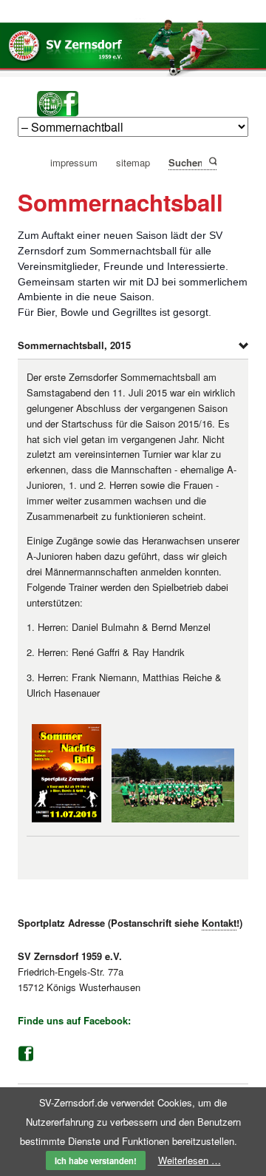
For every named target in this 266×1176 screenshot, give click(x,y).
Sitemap (133, 163)
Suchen (211, 162)
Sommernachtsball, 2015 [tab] (74, 345)
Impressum (74, 163)
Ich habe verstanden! (96, 1160)
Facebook (26, 1054)
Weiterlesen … (189, 1160)
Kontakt (219, 923)
